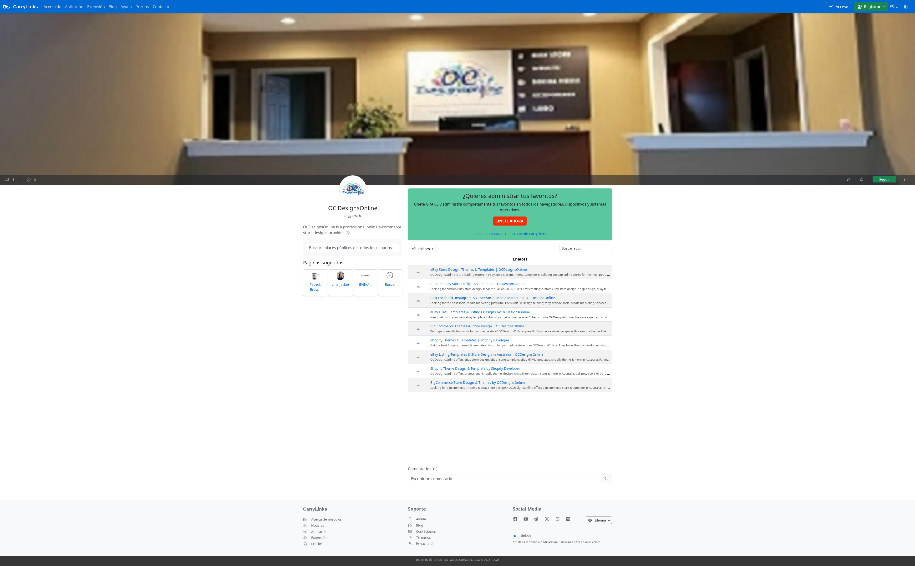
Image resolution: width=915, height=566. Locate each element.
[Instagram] (559, 519)
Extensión (96, 6)
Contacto (161, 6)
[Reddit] (538, 519)
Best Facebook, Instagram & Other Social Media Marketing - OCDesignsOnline (492, 297)
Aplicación (74, 6)
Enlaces (520, 259)
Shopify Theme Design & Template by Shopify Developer (475, 368)
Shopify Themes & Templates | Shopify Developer (469, 340)
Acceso (841, 6)
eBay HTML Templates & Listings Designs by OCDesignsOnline (480, 312)
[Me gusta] (862, 179)
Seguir (884, 179)
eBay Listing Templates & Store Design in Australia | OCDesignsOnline (486, 354)
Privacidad (424, 543)
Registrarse (874, 6)
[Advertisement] (510, 429)
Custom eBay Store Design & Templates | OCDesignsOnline (477, 283)
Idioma (603, 520)
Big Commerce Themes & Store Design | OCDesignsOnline (477, 326)
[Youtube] (527, 519)
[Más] (904, 179)
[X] (548, 519)
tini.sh (526, 535)
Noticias (317, 525)
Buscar (390, 284)
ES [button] (892, 6)
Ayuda (126, 6)
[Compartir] (849, 179)
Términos (423, 537)
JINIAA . (365, 284)
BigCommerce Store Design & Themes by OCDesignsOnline (477, 382)
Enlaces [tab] (425, 248)
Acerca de (52, 6)
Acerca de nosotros (326, 519)
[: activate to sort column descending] (418, 259)
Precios (142, 6)
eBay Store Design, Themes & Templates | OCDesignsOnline (478, 269)
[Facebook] (517, 519)
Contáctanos (426, 531)
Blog (113, 6)
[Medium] (568, 519)
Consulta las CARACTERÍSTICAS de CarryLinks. (510, 233)
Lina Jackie (340, 284)
